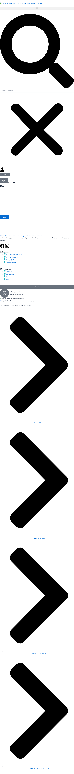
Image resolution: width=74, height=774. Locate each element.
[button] (37, 8)
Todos (4, 217)
